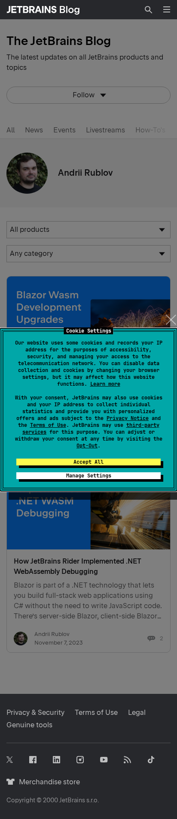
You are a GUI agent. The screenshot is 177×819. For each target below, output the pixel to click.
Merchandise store (47, 782)
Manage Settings (88, 475)
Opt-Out (87, 445)
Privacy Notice (128, 418)
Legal (137, 712)
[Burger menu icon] (166, 9)
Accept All (88, 462)
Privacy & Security (35, 712)
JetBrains (72, 800)
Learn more (105, 384)
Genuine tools (29, 725)
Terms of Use (48, 425)
